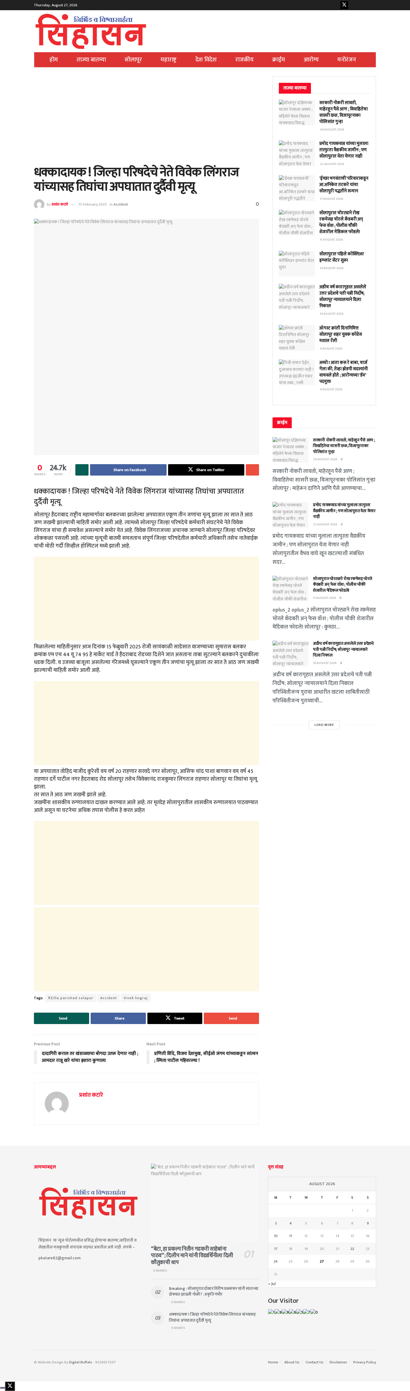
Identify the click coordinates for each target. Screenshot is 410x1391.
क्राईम (278, 60)
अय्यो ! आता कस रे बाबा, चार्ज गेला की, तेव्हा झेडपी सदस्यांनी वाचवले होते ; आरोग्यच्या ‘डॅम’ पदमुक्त (343, 372)
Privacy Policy (364, 1362)
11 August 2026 (324, 598)
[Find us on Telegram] (372, 5)
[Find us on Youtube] (353, 5)
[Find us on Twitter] (344, 5)
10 (276, 1236)
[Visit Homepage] (91, 31)
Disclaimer (338, 1362)
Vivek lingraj (136, 998)
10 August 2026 (325, 663)
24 (276, 1261)
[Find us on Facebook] (335, 5)
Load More (324, 725)
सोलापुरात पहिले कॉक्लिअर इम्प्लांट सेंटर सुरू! (341, 257)
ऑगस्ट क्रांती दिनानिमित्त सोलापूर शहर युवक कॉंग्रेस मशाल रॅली (340, 334)
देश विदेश (206, 60)
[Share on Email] (252, 470)
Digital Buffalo (80, 1362)
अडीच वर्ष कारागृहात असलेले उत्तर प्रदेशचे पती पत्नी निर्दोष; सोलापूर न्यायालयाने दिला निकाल (342, 296)
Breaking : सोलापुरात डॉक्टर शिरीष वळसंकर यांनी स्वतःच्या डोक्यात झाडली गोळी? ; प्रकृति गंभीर (213, 1291)
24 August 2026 (325, 459)
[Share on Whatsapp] (82, 470)
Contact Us (315, 1362)
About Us (292, 1362)
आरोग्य (311, 60)
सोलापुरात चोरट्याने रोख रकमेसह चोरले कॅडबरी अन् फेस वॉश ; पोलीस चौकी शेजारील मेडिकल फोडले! (341, 222)
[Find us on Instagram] (363, 5)
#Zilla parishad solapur (70, 998)
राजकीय (244, 60)
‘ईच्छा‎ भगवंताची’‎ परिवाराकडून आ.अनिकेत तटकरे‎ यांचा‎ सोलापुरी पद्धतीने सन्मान (343, 185)
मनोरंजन (346, 60)
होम (54, 60)
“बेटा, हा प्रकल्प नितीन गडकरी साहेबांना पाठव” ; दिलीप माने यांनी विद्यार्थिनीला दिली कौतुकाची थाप (192, 1256)
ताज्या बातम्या (91, 60)
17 (276, 1248)
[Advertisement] (146, 121)
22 (352, 1248)
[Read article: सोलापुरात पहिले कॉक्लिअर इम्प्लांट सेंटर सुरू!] (297, 264)
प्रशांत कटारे (60, 204)
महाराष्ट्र (168, 60)
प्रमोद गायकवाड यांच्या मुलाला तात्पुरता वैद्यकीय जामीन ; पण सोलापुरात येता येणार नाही (343, 150)
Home (273, 1362)
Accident (120, 204)
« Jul (272, 1283)
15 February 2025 (92, 204)
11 (290, 1236)
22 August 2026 (325, 524)
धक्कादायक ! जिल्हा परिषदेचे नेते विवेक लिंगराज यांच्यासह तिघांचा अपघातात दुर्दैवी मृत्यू (212, 1317)
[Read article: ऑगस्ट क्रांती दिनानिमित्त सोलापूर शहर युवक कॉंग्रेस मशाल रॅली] (297, 338)
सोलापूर (133, 60)
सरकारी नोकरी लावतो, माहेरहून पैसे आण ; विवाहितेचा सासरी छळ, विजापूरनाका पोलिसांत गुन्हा (343, 112)
